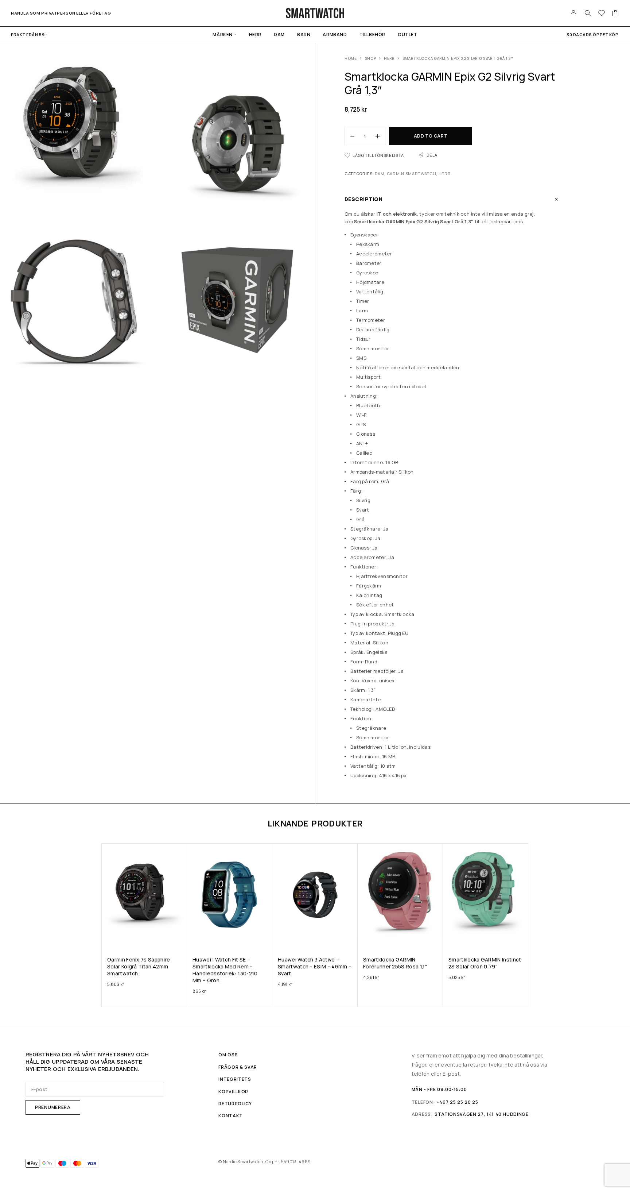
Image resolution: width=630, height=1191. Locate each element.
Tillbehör (372, 34)
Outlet (407, 34)
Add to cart (431, 136)
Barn (303, 34)
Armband (335, 34)
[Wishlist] (601, 13)
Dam (279, 34)
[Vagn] (615, 13)
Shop (370, 58)
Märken (223, 34)
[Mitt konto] (574, 13)
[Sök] (588, 13)
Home (351, 58)
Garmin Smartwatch (411, 173)
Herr (255, 34)
